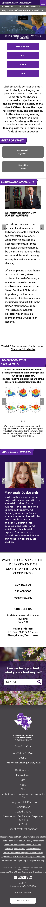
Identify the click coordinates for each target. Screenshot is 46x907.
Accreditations (23, 811)
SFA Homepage (23, 770)
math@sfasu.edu (23, 597)
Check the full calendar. (23, 349)
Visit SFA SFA (23, 869)
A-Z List (23, 824)
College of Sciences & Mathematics (21, 6)
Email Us (23, 757)
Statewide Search (33, 848)
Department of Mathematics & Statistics (22, 10)
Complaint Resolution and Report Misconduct (22, 844)
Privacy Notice (26, 860)
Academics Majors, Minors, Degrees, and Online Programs (23, 872)
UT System (9, 848)
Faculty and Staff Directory (23, 802)
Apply (23, 64)
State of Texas (19, 848)
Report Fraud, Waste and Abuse (14, 856)
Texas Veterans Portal (33, 852)
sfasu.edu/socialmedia (23, 885)
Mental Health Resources (12, 840)
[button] (21, 421)
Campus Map (23, 807)
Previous (4, 227)
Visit (23, 55)
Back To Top (23, 900)
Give (23, 73)
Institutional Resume (10, 860)
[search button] (39, 682)
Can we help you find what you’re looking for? (23, 670)
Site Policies (38, 860)
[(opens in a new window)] (15, 877)
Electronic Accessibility (9, 837)
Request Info (23, 46)
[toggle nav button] (43, 3)
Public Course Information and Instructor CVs (23, 795)
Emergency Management (33, 840)
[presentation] (4, 401)
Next (42, 227)
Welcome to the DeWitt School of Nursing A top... (23, 867)
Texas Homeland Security (13, 852)
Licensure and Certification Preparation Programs (23, 817)
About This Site (23, 892)
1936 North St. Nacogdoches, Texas (23, 762)
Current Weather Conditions (23, 829)
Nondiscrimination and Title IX (32, 837)
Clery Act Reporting (36, 856)
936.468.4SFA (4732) (23, 752)
